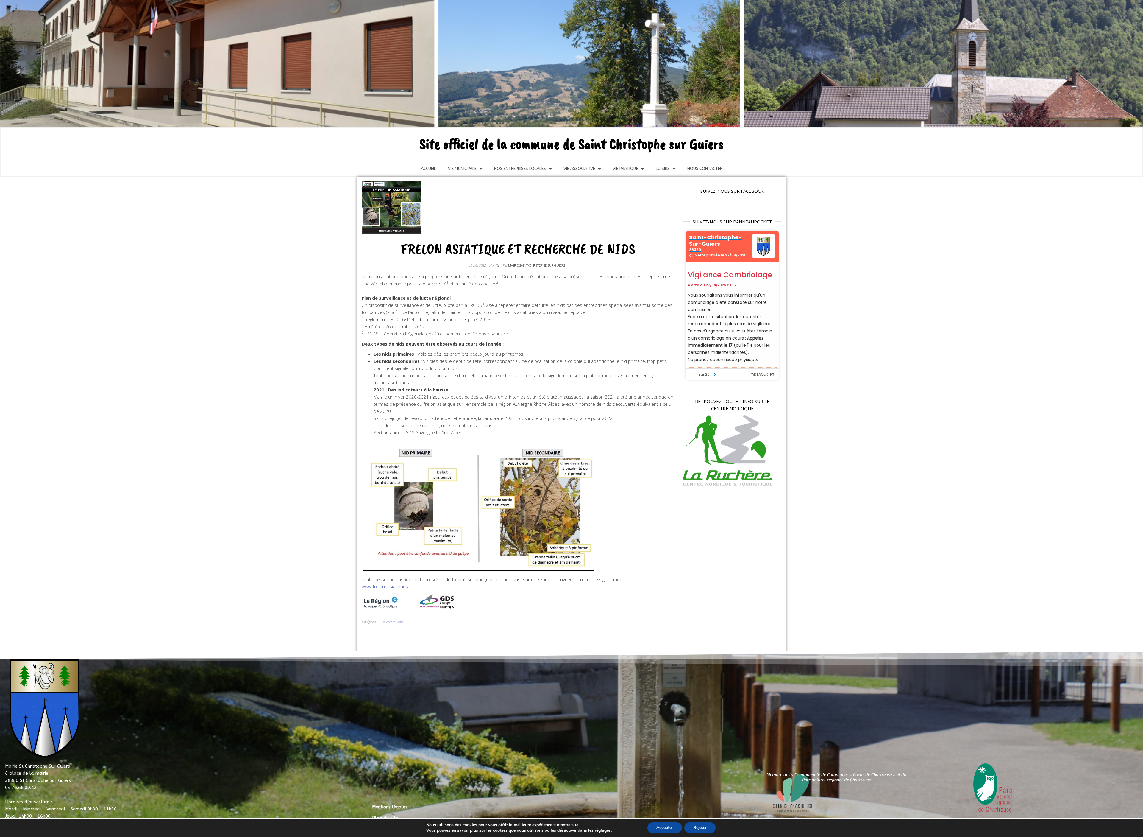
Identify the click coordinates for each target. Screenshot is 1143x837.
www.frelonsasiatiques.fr (387, 586)
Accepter (664, 827)
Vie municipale (462, 168)
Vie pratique (625, 168)
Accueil (428, 168)
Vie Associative (579, 168)
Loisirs (663, 168)
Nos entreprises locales (520, 168)
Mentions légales (389, 807)
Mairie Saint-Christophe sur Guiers (536, 265)
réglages (603, 830)
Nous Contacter (704, 168)
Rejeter (700, 827)
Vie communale (392, 622)
